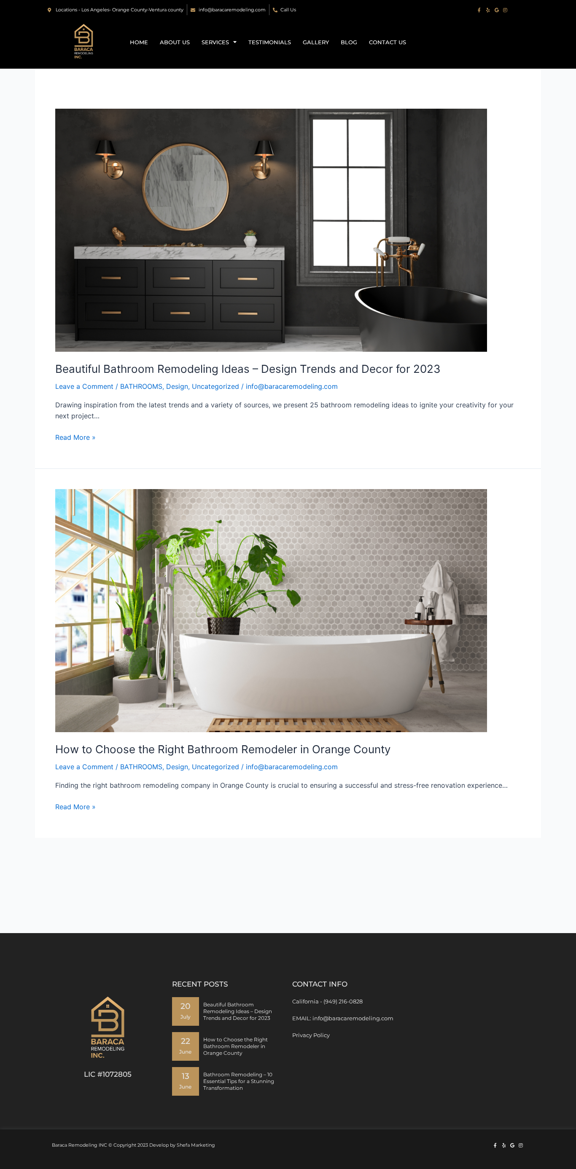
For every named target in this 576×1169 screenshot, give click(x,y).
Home (139, 42)
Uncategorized (215, 386)
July (185, 1017)
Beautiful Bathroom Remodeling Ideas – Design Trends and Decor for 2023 (248, 368)
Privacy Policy (311, 1035)
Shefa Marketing (196, 1145)
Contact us (387, 42)
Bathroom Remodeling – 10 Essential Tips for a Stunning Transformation (238, 1081)
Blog (349, 42)
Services (215, 42)
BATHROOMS (141, 386)
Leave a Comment (84, 386)
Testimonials (269, 42)
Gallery (316, 42)
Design (177, 386)
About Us (175, 42)
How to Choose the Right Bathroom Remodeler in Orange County (222, 749)
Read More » (75, 436)
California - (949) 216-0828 (327, 1001)
